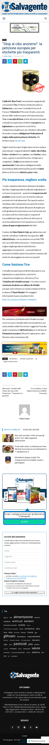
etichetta (16, 632)
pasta (10, 644)
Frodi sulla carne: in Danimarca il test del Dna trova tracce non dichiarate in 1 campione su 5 (31, 449)
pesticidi (20, 644)
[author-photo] (24, 415)
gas (36, 632)
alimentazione (23, 617)
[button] (4, 18)
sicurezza (7, 652)
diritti (5, 632)
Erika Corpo (8, 56)
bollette (21, 625)
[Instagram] (18, 727)
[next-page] (7, 468)
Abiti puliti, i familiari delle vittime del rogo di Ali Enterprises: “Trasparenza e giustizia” (12, 392)
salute (36, 648)
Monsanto (36, 640)
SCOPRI (24, 521)
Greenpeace (21, 636)
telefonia (36, 652)
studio (28, 652)
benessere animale (10, 625)
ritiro (19, 649)
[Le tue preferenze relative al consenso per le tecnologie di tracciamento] (37, 741)
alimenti (37, 618)
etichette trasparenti (26, 359)
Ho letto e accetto (21, 577)
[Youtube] (36, 727)
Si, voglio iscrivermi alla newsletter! (24, 592)
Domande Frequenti (24, 742)
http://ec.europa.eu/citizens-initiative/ (19, 299)
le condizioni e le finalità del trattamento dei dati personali (21, 577)
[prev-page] (3, 468)
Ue (9, 656)
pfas (30, 644)
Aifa (11, 618)
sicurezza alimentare (18, 652)
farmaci (23, 633)
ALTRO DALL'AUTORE (31, 430)
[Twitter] (10, 61)
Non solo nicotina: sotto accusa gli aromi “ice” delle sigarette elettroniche (29, 438)
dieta (38, 629)
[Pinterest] (15, 61)
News (4, 40)
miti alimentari (25, 640)
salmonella (26, 649)
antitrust (17, 621)
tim (5, 656)
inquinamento (33, 636)
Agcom (6, 617)
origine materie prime (10, 361)
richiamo (13, 648)
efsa (10, 632)
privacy (6, 649)
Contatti (24, 736)
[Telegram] (25, 61)
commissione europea (11, 629)
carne (28, 625)
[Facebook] (4, 61)
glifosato (9, 636)
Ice (36, 359)
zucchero (14, 656)
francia (30, 632)
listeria (6, 640)
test (42, 652)
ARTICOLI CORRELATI (12, 430)
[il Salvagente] (24, 7)
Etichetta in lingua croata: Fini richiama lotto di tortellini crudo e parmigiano (29, 460)
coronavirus (29, 629)
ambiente (7, 621)
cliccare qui (20, 140)
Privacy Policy (26, 740)
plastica (36, 644)
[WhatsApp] (20, 61)
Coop (21, 629)
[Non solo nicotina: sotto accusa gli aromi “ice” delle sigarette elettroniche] (8, 438)
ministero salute (15, 640)
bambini (29, 621)
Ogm (5, 644)
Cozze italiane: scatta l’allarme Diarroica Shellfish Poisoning (37, 391)
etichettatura (13, 359)
